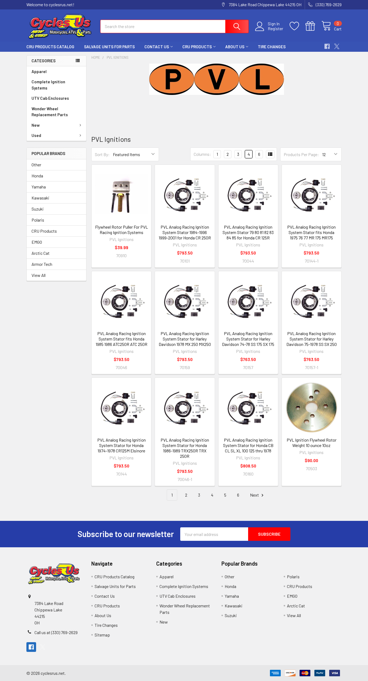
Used (36, 135)
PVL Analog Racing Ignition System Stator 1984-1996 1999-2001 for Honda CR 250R (185, 232)
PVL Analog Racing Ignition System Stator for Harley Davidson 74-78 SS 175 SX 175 (248, 339)
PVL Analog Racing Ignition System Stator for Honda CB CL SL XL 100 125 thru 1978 (248, 445)
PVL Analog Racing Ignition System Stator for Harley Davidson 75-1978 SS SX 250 (311, 339)
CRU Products (197, 46)
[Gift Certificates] (313, 26)
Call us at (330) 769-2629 (56, 632)
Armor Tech (42, 264)
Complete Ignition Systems (48, 84)
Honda (37, 175)
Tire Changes (272, 46)
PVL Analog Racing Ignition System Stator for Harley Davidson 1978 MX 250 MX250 (185, 339)
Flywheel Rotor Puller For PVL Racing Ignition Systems (121, 229)
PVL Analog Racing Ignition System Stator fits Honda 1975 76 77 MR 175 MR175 (311, 232)
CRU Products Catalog (50, 46)
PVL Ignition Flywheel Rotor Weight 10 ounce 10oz (311, 442)
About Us (234, 46)
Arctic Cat (41, 253)
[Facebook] (327, 46)
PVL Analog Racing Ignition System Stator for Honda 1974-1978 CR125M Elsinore (121, 445)
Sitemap (102, 634)
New (36, 125)
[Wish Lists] (297, 26)
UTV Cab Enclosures (50, 98)
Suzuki (38, 208)
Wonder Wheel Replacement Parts (50, 111)
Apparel (39, 71)
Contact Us (156, 46)
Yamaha (39, 186)
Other (36, 164)
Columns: (202, 154)
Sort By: (102, 154)
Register (275, 28)
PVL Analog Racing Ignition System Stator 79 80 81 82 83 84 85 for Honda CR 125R (248, 232)
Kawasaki (40, 197)
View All (39, 275)
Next (255, 494)
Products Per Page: (301, 154)
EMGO (37, 242)
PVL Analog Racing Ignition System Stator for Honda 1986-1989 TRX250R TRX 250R (185, 448)
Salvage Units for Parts (109, 46)
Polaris (38, 219)
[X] (337, 46)
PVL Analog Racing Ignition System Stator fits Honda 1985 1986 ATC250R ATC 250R (121, 339)
